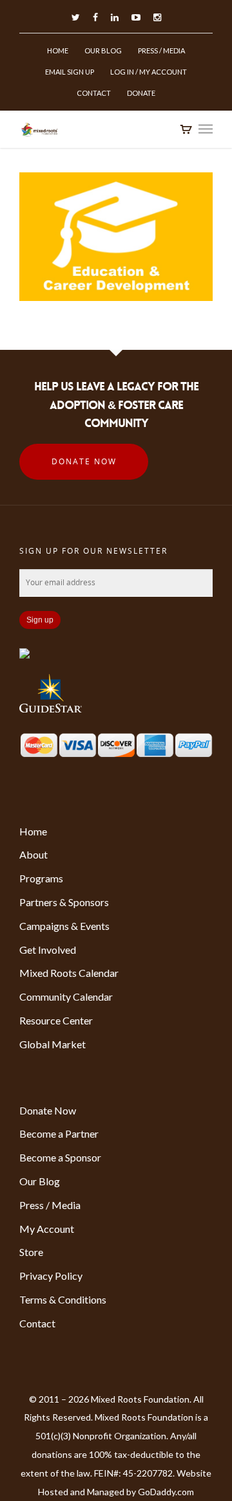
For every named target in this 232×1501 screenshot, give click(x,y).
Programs (41, 878)
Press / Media (161, 50)
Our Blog (103, 50)
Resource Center (56, 1020)
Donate (141, 93)
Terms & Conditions (62, 1299)
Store (31, 1252)
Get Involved (47, 949)
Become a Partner (59, 1133)
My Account (46, 1229)
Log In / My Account (148, 72)
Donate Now (84, 461)
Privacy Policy (50, 1275)
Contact (94, 93)
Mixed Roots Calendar (69, 973)
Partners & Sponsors (64, 902)
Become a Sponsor (60, 1157)
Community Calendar (66, 996)
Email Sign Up (69, 72)
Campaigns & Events (64, 926)
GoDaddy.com (166, 1491)
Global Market (52, 1044)
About (33, 854)
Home (57, 50)
